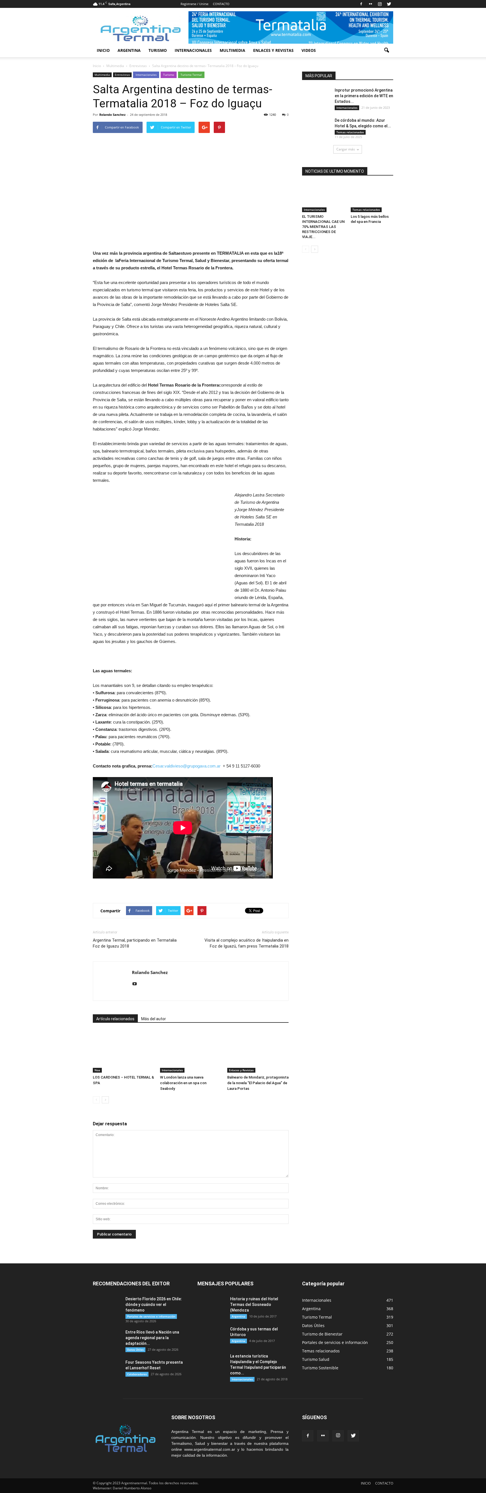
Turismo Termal (191, 75)
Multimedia (102, 75)
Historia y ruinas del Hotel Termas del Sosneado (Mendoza (254, 1304)
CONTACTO (221, 4)
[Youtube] (136, 984)
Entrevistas (122, 75)
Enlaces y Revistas (241, 1070)
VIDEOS (309, 50)
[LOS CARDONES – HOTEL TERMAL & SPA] (123, 1051)
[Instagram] (379, 4)
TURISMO (157, 50)
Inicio (97, 65)
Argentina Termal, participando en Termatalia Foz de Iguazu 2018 (135, 943)
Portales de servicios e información (151, 1316)
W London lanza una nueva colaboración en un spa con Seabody (183, 1083)
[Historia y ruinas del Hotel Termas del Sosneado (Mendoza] (211, 1306)
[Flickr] (370, 4)
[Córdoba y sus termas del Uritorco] (211, 1336)
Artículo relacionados (115, 1019)
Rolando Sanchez (112, 114)
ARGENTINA (129, 50)
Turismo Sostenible (320, 1367)
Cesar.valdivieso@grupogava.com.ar (186, 766)
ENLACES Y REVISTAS (273, 50)
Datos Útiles (135, 1350)
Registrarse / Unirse (194, 4)
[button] (386, 50)
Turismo (168, 75)
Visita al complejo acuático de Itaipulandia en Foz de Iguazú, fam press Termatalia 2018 (246, 943)
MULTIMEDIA (232, 50)
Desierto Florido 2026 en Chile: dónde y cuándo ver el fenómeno (153, 1304)
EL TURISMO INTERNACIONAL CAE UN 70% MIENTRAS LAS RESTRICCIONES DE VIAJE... (323, 226)
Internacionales (146, 75)
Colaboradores (137, 1374)
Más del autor (153, 1019)
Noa (97, 1070)
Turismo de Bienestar (322, 1334)
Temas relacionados (350, 132)
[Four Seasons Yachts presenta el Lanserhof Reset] (107, 1369)
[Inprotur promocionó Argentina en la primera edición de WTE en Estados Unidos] (316, 97)
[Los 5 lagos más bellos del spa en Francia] (372, 197)
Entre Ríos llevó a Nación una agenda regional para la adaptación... (152, 1338)
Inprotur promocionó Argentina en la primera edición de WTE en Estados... (364, 96)
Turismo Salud (315, 1359)
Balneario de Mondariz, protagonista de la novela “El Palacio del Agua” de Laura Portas (258, 1083)
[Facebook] (361, 4)
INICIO (103, 50)
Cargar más (345, 149)
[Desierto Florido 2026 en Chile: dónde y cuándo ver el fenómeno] (107, 1305)
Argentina (238, 1316)
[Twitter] (389, 4)
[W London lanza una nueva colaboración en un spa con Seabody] (190, 1051)
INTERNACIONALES (193, 50)
